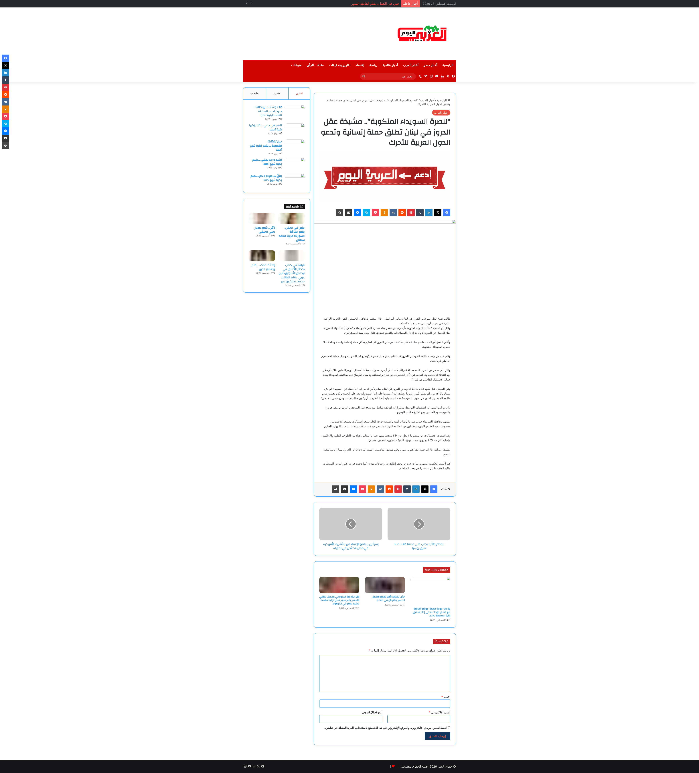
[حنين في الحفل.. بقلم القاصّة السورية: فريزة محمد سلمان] (291, 218)
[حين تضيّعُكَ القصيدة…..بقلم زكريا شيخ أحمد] (295, 146)
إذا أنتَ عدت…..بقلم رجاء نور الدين (263, 267)
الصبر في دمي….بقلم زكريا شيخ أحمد (265, 127)
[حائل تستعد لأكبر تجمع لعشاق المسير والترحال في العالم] (385, 585)
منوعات (296, 65)
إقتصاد (360, 65)
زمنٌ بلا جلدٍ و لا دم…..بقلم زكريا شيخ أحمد (266, 178)
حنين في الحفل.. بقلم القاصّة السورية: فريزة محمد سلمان (360, 3)
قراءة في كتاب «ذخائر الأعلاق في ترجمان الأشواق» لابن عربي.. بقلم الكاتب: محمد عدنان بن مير (292, 273)
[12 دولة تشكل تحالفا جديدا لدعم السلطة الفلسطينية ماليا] (295, 112)
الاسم (445, 697)
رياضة (373, 65)
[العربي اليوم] (422, 34)
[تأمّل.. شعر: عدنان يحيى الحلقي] (262, 218)
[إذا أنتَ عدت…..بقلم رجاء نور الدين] (262, 255)
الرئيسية (447, 65)
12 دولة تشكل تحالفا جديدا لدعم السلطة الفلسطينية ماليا (268, 111)
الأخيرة (277, 93)
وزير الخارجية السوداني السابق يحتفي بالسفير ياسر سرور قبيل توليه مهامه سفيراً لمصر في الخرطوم (339, 600)
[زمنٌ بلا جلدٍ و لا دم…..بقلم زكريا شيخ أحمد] (295, 181)
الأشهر (299, 93)
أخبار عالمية (390, 65)
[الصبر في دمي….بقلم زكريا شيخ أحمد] (295, 130)
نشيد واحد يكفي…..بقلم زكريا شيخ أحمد (267, 161)
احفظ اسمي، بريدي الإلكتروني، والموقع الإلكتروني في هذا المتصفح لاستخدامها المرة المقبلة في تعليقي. (385, 728)
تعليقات (254, 93)
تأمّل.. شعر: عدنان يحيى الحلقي (264, 229)
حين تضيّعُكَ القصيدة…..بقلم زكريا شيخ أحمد (266, 145)
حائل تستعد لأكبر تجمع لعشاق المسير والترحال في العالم (388, 598)
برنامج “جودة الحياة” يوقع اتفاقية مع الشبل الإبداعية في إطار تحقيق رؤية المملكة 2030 (431, 612)
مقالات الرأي (315, 65)
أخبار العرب (410, 65)
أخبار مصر (430, 65)
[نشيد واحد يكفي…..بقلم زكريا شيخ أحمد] (295, 164)
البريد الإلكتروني (439, 712)
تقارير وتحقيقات (339, 65)
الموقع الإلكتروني (372, 712)
